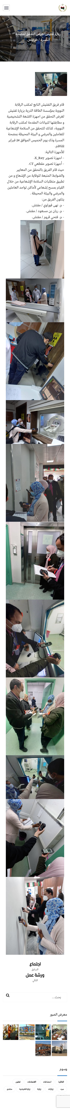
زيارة (39, 1089)
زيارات (50, 1089)
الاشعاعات (31, 1082)
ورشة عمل (35, 975)
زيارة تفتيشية (24, 1089)
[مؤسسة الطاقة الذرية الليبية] (62, 7)
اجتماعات (47, 1082)
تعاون (18, 1082)
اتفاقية (61, 1082)
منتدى (9, 1089)
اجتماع (35, 964)
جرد (62, 1089)
